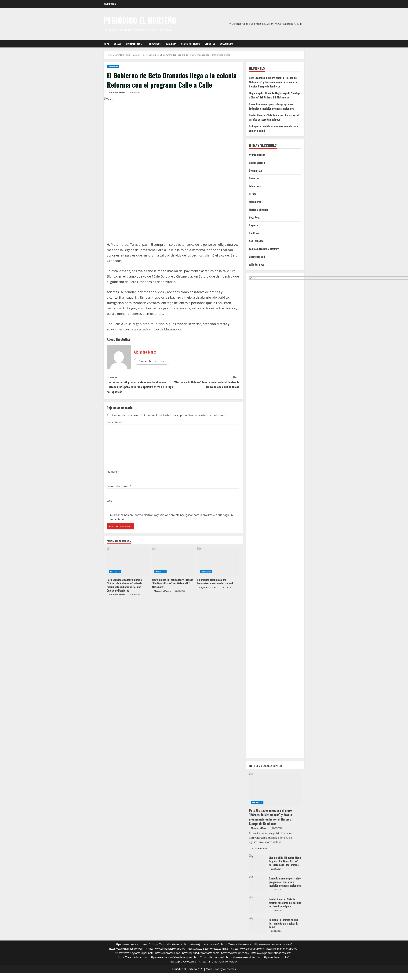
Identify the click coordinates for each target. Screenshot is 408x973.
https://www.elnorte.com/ (167, 944)
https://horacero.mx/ (167, 953)
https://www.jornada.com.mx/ (201, 944)
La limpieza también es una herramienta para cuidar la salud (215, 581)
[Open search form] (303, 43)
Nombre (113, 471)
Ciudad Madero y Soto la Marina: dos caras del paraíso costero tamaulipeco (257, 904)
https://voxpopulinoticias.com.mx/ (271, 953)
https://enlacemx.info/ (275, 957)
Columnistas (226, 43)
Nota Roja (170, 43)
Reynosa (253, 225)
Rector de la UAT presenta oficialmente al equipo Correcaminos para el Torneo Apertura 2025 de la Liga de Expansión (140, 384)
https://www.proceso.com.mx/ (132, 944)
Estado (117, 43)
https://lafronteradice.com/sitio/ (218, 961)
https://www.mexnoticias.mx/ (243, 957)
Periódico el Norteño (140, 20)
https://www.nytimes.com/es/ (126, 948)
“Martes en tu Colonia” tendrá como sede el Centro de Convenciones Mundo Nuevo (206, 382)
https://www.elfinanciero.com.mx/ (165, 948)
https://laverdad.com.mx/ (132, 957)
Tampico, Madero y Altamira (264, 249)
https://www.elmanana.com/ (247, 948)
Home (106, 43)
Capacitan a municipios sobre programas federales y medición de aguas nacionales (257, 884)
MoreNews (212, 969)
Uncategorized (257, 257)
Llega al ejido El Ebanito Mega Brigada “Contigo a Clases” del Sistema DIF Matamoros (172, 583)
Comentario (115, 422)
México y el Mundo (190, 43)
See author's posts (151, 361)
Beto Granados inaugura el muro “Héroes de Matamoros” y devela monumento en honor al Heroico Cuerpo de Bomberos (124, 585)
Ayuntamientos (134, 43)
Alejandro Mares (117, 92)
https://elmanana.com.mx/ (281, 948)
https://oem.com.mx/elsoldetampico (170, 957)
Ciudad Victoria (257, 163)
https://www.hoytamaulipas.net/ (134, 953)
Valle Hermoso (256, 264)
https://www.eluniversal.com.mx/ (272, 944)
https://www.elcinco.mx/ (235, 953)
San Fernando (256, 241)
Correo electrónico (119, 486)
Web (109, 500)
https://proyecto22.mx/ (183, 961)
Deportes (210, 43)
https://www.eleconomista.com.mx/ (208, 948)
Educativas (155, 43)
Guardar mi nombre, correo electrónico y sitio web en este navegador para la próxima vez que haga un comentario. (171, 517)
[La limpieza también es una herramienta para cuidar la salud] (218, 561)
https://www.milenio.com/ (236, 944)
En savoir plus (260, 849)
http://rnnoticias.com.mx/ (209, 957)
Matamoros (113, 67)
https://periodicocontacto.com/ (200, 953)
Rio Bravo (254, 233)
